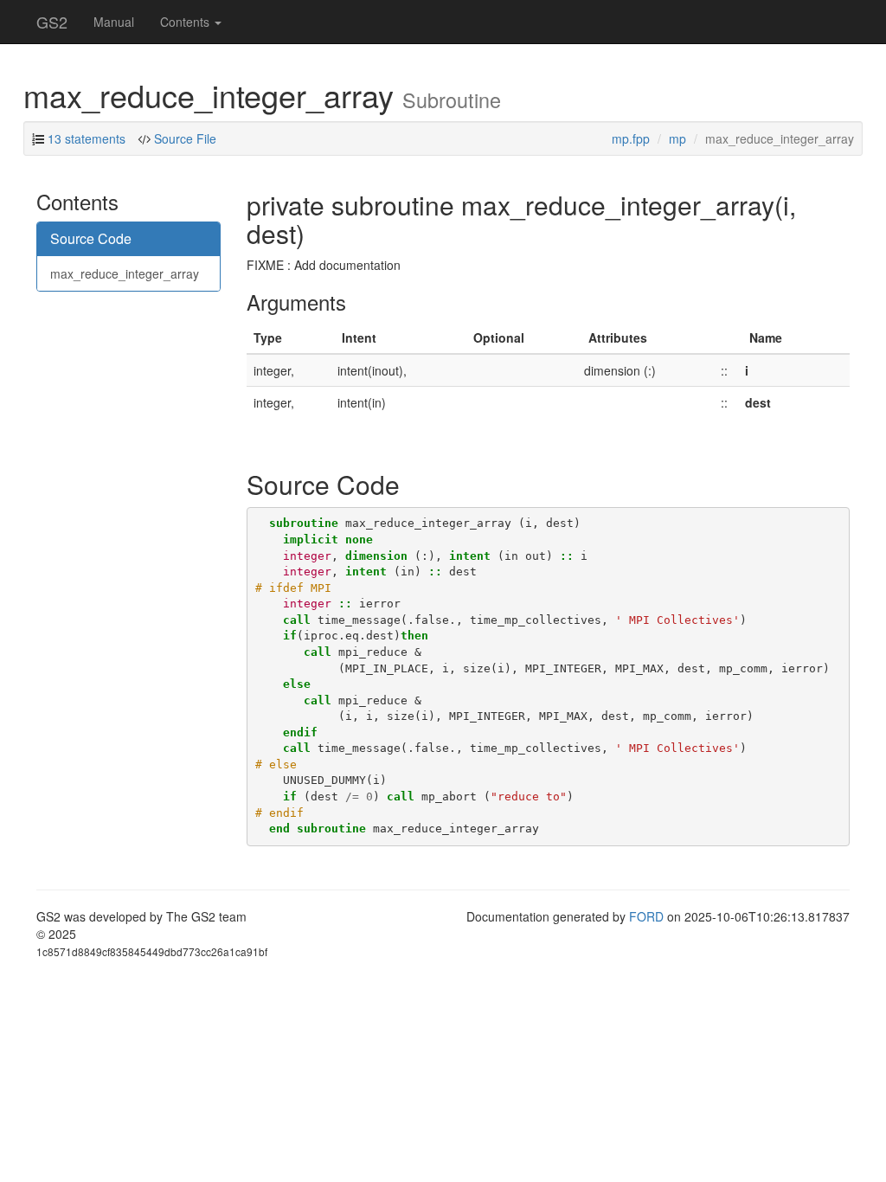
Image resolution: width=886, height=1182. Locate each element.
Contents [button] (186, 21)
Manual (113, 21)
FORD (646, 916)
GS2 (51, 21)
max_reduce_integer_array (124, 273)
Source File (185, 138)
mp (677, 138)
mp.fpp (631, 138)
